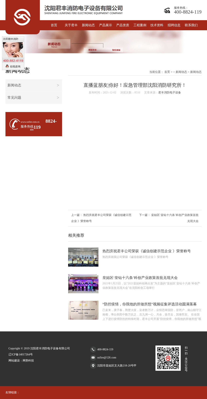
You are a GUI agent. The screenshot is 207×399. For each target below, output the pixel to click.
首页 (167, 71)
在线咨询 (15, 66)
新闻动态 (14, 85)
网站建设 (14, 360)
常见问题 (14, 97)
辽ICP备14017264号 (20, 354)
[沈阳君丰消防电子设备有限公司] (22, 17)
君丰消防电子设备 (169, 92)
